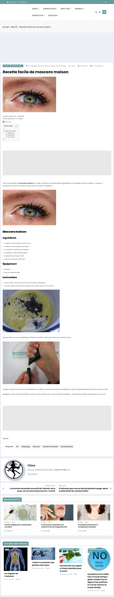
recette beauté (61, 66)
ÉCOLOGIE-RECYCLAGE (93, 549)
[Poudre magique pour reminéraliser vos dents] (20, 512)
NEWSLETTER (37, 15)
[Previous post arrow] (3, 488)
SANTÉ (35, 8)
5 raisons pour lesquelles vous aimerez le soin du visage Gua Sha (54, 526)
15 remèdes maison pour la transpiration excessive (88, 526)
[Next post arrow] (110, 488)
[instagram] (103, 2)
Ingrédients (11, 133)
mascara (40, 66)
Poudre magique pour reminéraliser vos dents (18, 526)
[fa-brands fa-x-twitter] (97, 2)
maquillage (33, 66)
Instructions (11, 137)
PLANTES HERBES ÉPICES (38, 549)
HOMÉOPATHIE (8, 549)
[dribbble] (100, 2)
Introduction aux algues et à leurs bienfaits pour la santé (42, 568)
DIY (29, 66)
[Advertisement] (57, 45)
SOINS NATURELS (17, 66)
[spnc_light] (99, 12)
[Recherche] (96, 12)
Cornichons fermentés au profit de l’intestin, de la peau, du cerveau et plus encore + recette (32, 489)
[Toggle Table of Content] (15, 126)
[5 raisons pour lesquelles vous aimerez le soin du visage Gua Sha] (57, 512)
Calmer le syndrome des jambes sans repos (14, 563)
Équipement (11, 135)
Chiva (73, 66)
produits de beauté (49, 66)
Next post (62, 486)
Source (5, 438)
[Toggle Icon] (104, 12)
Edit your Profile (60, 470)
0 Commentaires (97, 66)
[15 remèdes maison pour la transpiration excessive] (93, 512)
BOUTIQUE (52, 15)
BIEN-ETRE (65, 8)
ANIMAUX (79, 8)
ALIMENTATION (49, 8)
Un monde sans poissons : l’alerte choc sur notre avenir (96, 567)
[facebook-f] (94, 2)
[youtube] (106, 2)
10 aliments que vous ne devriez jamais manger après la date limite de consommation (83, 489)
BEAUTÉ (6, 66)
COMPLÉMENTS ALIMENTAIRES (67, 549)
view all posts (33, 474)
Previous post (50, 486)
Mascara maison (10, 131)
